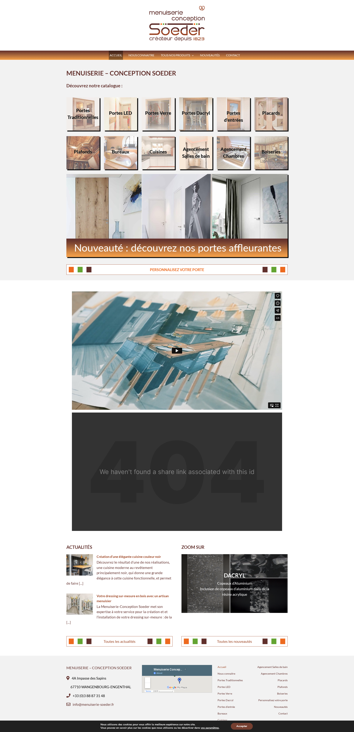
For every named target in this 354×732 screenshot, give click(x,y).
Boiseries (282, 693)
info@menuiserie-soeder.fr (93, 704)
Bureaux (222, 713)
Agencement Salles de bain (272, 666)
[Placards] (271, 100)
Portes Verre (225, 693)
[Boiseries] (271, 138)
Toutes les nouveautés (234, 641)
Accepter (241, 726)
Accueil (222, 666)
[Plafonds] (83, 138)
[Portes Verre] (158, 100)
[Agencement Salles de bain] (195, 138)
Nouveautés (281, 706)
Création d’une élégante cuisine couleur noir (129, 557)
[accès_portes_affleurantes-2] (177, 176)
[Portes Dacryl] (195, 100)
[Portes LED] (120, 100)
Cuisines (222, 720)
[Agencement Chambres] (233, 138)
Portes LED (224, 686)
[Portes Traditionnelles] (83, 100)
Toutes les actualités (120, 641)
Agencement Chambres (274, 673)
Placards (283, 680)
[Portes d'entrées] (233, 100)
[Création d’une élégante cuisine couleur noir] (79, 565)
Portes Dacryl (225, 700)
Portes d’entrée (226, 706)
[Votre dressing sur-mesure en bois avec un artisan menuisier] (79, 604)
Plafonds (282, 686)
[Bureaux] (120, 138)
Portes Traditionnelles (230, 680)
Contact (283, 713)
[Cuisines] (158, 138)
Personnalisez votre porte (273, 700)
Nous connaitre (226, 673)
